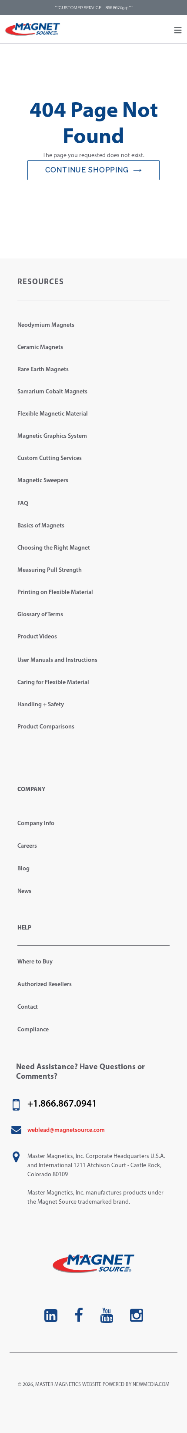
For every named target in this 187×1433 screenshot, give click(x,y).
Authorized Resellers (44, 984)
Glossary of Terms (40, 614)
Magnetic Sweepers (42, 480)
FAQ (22, 503)
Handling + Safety (40, 704)
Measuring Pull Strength (49, 570)
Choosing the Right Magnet (53, 548)
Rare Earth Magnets (43, 369)
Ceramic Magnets (40, 347)
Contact (27, 1007)
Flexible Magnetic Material (52, 414)
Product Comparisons (45, 727)
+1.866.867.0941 (62, 1104)
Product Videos (37, 637)
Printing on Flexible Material (55, 592)
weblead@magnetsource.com (66, 1130)
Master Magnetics (58, 1384)
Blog (23, 869)
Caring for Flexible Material (53, 682)
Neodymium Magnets (45, 325)
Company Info (35, 823)
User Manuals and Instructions (57, 660)
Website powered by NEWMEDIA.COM (126, 1384)
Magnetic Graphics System (52, 436)
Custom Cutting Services (49, 458)
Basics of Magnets (40, 526)
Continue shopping (87, 170)
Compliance (33, 1030)
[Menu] (178, 29)
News (24, 891)
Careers (27, 846)
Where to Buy (35, 962)
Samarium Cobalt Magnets (52, 392)
